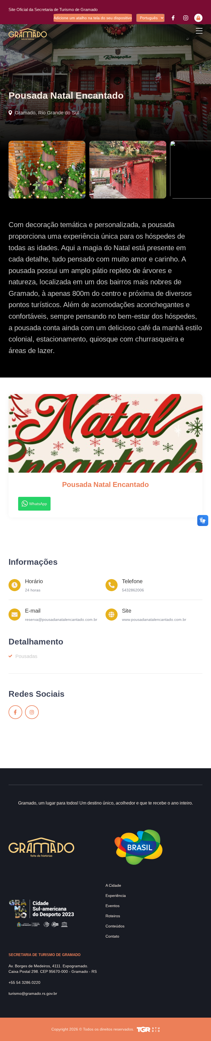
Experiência (116, 895)
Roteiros (113, 916)
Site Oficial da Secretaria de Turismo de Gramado (53, 9)
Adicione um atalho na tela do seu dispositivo (93, 18)
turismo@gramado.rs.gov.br (33, 993)
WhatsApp (38, 504)
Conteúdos (115, 926)
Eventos (113, 906)
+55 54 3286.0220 (24, 982)
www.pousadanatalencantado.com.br (154, 619)
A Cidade (113, 885)
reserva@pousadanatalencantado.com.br (61, 619)
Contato (112, 936)
